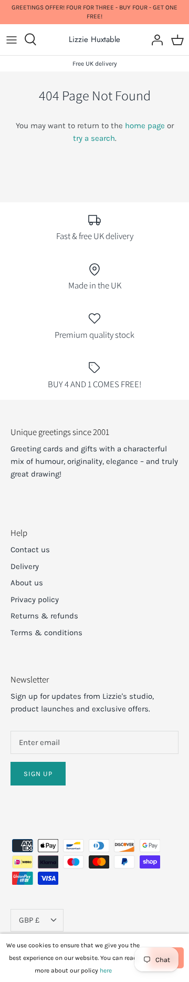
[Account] (154, 39)
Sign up (38, 774)
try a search (94, 138)
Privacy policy (34, 599)
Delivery (24, 566)
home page (145, 125)
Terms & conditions (46, 632)
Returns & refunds (44, 616)
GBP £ (29, 920)
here (106, 970)
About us (26, 582)
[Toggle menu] (11, 39)
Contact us (30, 549)
